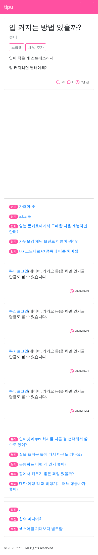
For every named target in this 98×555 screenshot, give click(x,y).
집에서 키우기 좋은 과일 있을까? (46, 474)
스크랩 (16, 47)
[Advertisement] (49, 143)
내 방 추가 (36, 47)
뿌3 (12, 351)
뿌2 (12, 311)
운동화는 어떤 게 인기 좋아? (42, 464)
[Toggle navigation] (87, 7)
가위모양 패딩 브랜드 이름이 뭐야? (48, 241)
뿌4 (12, 391)
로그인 (22, 271)
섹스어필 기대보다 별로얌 (41, 529)
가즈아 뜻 (27, 206)
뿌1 (12, 271)
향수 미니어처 (31, 519)
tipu (8, 7)
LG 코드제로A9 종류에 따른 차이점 (48, 251)
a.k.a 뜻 (25, 216)
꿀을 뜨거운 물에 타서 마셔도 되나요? (50, 454)
